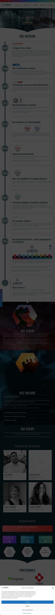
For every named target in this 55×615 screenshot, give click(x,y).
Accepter (27, 602)
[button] (53, 588)
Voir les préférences (27, 610)
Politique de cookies (26, 613)
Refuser (27, 606)
